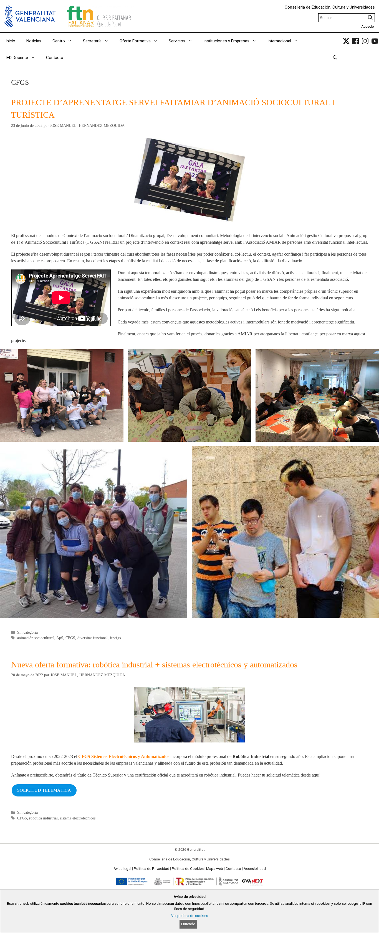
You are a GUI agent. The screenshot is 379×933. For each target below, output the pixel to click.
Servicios (177, 40)
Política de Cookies (188, 869)
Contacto (54, 57)
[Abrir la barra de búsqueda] (335, 57)
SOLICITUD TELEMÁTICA (44, 790)
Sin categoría (27, 632)
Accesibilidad (255, 869)
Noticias (33, 40)
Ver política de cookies (189, 916)
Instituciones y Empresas (226, 40)
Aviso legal (122, 869)
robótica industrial (43, 818)
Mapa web (214, 869)
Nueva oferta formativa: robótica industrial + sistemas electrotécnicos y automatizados (154, 664)
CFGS (70, 638)
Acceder (368, 26)
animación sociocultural (35, 638)
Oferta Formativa (135, 40)
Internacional (279, 40)
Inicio (10, 40)
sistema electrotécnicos (77, 818)
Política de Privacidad (151, 869)
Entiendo (188, 924)
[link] (346, 41)
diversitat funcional (92, 638)
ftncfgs (115, 638)
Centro (58, 40)
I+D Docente (17, 57)
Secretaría (92, 40)
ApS (59, 638)
